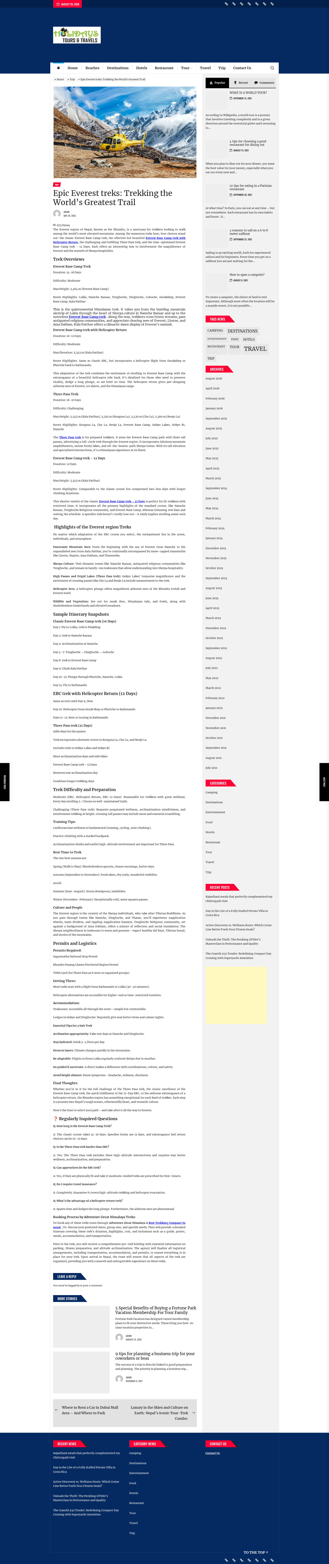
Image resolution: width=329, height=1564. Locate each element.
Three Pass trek (70, 437)
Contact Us (242, 68)
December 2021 (216, 718)
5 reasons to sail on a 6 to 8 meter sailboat (249, 232)
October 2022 (214, 638)
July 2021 (211, 768)
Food (234, 339)
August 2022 (214, 658)
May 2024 (212, 508)
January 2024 (214, 538)
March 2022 (213, 688)
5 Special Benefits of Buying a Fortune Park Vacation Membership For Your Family (155, 1310)
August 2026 (214, 378)
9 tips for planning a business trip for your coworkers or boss (155, 1356)
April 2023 (212, 608)
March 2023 (213, 618)
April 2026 (212, 388)
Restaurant (164, 68)
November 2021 (216, 728)
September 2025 (216, 418)
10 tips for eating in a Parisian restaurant (251, 187)
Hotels (141, 68)
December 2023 (216, 548)
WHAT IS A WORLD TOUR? (248, 93)
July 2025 (212, 438)
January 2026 (214, 408)
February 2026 (215, 398)
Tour (185, 68)
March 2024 (213, 518)
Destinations (118, 68)
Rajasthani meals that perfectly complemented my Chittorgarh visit (239, 899)
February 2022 (215, 698)
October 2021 (214, 738)
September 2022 (216, 648)
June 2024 (212, 498)
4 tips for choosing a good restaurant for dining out (248, 143)
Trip (222, 68)
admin (66, 211)
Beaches (92, 68)
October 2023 (214, 568)
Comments (266, 82)
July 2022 (212, 668)
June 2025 (212, 448)
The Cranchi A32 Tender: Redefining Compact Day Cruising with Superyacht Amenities (238, 956)
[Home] (58, 68)
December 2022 (216, 628)
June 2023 (212, 598)
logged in (73, 1285)
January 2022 (214, 708)
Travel (205, 68)
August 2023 (214, 588)
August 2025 (214, 428)
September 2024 (216, 488)
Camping (215, 330)
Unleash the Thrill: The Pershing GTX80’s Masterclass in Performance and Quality (233, 941)
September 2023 (216, 578)
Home (73, 68)
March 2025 (213, 478)
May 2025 (212, 458)
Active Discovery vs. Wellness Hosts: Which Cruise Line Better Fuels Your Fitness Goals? (239, 927)
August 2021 (214, 758)
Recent (243, 82)
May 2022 (212, 678)
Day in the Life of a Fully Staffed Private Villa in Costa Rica (237, 913)
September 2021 (216, 748)
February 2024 (215, 528)
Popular (219, 82)
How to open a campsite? (247, 275)
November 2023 (216, 558)
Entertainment (217, 339)
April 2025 (212, 468)
